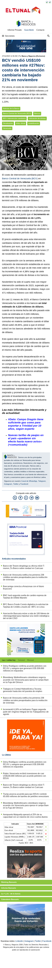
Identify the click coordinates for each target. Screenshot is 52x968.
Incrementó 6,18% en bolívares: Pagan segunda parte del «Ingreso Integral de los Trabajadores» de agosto (26, 711)
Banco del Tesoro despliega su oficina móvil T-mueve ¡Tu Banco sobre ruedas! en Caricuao (24, 567)
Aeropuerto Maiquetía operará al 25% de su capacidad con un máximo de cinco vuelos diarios (25, 815)
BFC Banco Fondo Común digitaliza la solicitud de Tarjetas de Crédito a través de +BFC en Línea (25, 605)
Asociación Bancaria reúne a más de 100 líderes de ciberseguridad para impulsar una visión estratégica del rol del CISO (26, 615)
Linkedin (19, 941)
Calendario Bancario (10, 899)
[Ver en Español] (50, 2)
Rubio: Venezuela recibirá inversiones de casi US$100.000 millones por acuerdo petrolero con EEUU (24, 775)
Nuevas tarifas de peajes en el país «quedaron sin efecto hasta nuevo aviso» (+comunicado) (26, 440)
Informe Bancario (8, 888)
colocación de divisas (37, 118)
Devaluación (8, 123)
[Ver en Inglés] (47, 2)
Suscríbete (29, 30)
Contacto (40, 30)
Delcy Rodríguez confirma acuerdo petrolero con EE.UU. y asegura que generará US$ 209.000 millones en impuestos (24, 668)
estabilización (33, 123)
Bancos (37, 113)
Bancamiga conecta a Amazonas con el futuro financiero (23, 587)
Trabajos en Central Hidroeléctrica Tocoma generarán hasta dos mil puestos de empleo (22, 690)
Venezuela (7, 128)
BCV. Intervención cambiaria (14, 118)
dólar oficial (20, 123)
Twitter (15, 484)
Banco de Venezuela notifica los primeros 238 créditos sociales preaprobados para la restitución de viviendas (25, 577)
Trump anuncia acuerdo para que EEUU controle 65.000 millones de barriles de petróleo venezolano (26, 795)
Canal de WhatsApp (29, 481)
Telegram (42, 481)
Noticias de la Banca (11, 108)
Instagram (8, 484)
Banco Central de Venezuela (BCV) (17, 113)
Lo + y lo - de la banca (10, 894)
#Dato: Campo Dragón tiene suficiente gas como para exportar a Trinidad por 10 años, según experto (25, 424)
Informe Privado (15, 30)
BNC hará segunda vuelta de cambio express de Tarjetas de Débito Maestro (24, 596)
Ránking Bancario (9, 882)
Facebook (24, 484)
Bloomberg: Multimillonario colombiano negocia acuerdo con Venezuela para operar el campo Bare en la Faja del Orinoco (26, 679)
